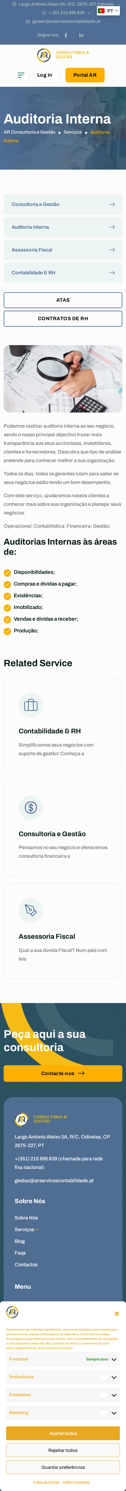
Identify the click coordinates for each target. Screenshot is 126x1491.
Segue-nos (47, 35)
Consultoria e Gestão (36, 204)
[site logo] (63, 59)
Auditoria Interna (30, 227)
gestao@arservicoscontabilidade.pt (66, 21)
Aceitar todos (63, 1433)
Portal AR (85, 75)
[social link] (66, 35)
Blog (20, 1241)
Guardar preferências (63, 1467)
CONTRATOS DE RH (63, 318)
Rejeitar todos (63, 1450)
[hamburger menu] (21, 75)
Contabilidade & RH (33, 272)
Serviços (24, 1229)
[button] (117, 1314)
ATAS (63, 300)
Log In (45, 75)
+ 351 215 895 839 (66, 12)
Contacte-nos (58, 1073)
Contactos (26, 1264)
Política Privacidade (76, 1482)
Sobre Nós (26, 1217)
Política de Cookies (46, 1482)
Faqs (20, 1252)
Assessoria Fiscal (32, 249)
